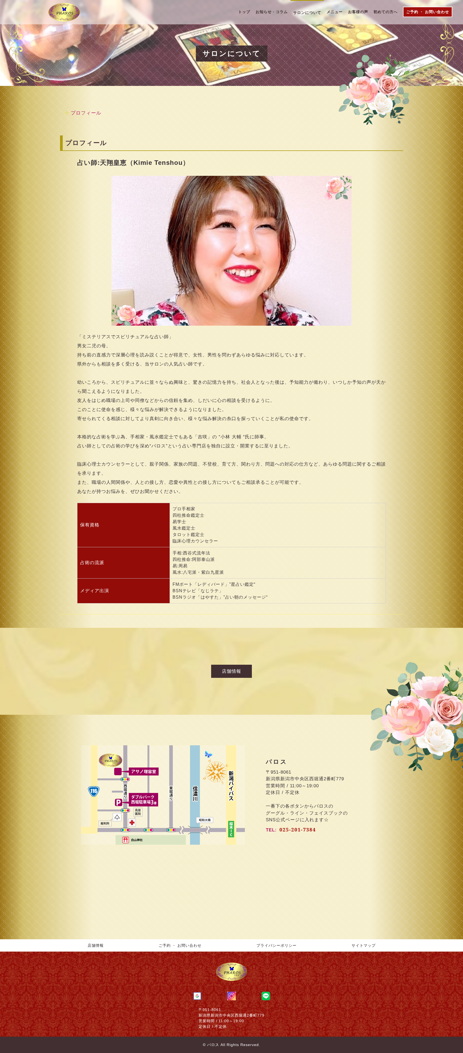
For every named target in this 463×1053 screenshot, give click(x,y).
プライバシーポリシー (276, 945)
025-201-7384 (297, 829)
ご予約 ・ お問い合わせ (180, 945)
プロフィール (86, 113)
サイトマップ (364, 945)
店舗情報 (96, 945)
